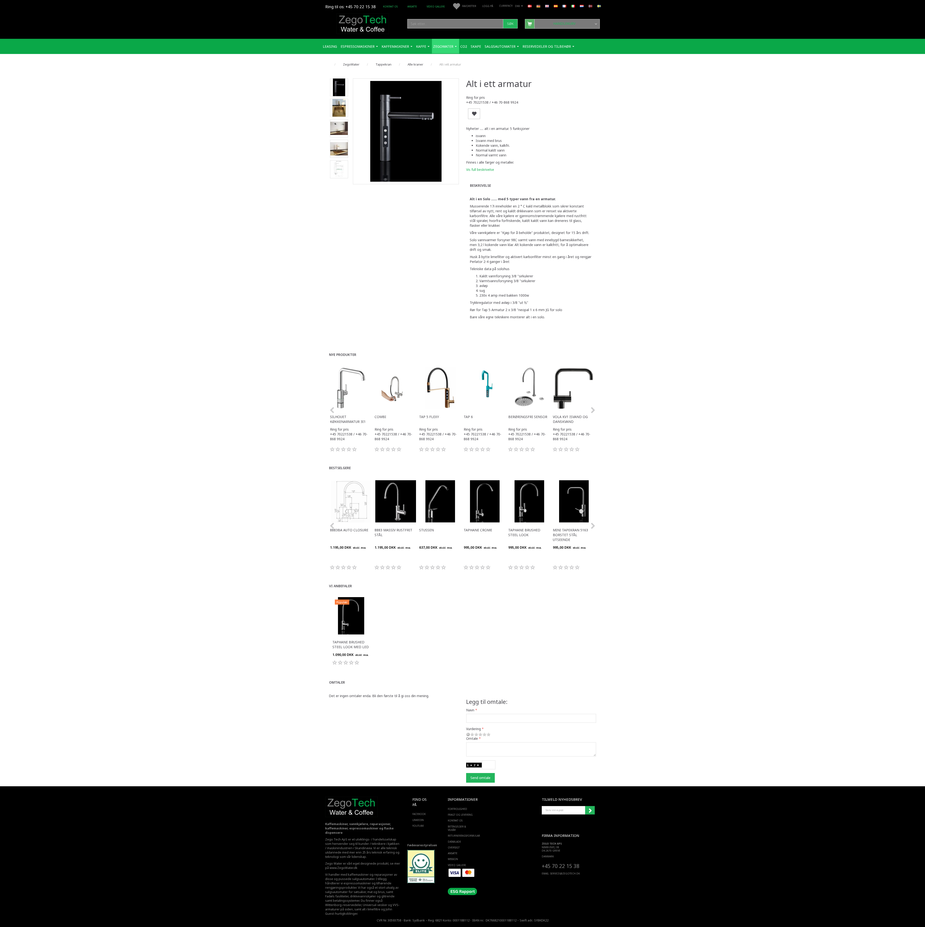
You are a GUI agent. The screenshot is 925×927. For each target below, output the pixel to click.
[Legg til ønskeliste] (474, 113)
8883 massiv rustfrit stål (393, 532)
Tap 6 (468, 416)
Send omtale (480, 777)
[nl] (581, 6)
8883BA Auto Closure (349, 530)
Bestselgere (340, 468)
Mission (453, 859)
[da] (529, 6)
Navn (470, 710)
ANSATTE (412, 6)
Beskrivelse (480, 185)
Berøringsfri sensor (527, 416)
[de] (538, 6)
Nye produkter (342, 354)
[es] (555, 6)
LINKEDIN (418, 820)
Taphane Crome (478, 530)
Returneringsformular (461, 835)
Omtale (472, 738)
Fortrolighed (457, 809)
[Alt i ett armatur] (406, 131)
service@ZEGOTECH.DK (565, 873)
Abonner (590, 810)
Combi (380, 416)
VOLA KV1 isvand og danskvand (570, 419)
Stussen (426, 530)
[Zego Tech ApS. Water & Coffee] (363, 23)
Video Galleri (436, 6)
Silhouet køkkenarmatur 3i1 (348, 419)
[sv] (599, 6)
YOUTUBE (418, 825)
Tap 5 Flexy (429, 416)
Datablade (454, 841)
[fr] (564, 6)
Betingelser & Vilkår (457, 828)
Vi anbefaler (340, 586)
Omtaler (337, 682)
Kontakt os (390, 6)
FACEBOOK (419, 814)
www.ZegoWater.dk (343, 868)
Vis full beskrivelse (480, 169)
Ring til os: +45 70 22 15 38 (350, 6)
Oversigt (454, 847)
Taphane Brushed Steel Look (524, 532)
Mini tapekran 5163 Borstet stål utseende (570, 535)
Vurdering (473, 729)
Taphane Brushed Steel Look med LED (350, 644)
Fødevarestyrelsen (422, 845)
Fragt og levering (460, 814)
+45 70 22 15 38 (560, 865)
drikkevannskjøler (363, 896)
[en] (547, 6)
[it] (573, 6)
